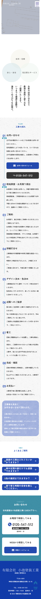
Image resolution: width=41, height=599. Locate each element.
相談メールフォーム (22, 550)
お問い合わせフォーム (24, 165)
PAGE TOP (35, 582)
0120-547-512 (24, 175)
